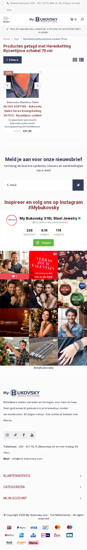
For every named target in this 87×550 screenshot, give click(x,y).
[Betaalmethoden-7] (21, 535)
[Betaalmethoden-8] (33, 535)
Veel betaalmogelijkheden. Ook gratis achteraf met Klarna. (45, 31)
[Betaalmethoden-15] (21, 527)
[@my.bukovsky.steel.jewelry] (11, 220)
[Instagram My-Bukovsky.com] (7, 435)
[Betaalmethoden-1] (9, 527)
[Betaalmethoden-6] (9, 535)
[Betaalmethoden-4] (58, 527)
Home (6, 39)
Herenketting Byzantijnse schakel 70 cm (45, 39)
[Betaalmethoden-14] (33, 543)
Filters (13, 59)
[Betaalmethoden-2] (33, 527)
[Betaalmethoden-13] (21, 543)
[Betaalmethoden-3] (45, 527)
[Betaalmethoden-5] (70, 527)
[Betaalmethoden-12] (9, 543)
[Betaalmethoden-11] (70, 535)
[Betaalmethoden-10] (58, 535)
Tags (16, 39)
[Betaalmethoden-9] (45, 535)
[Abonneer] (78, 185)
